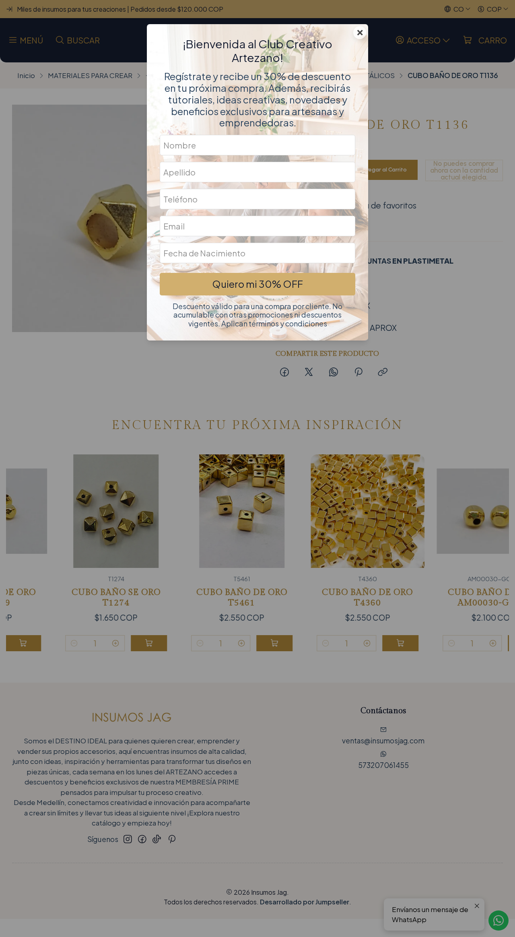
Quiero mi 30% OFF (257, 284)
